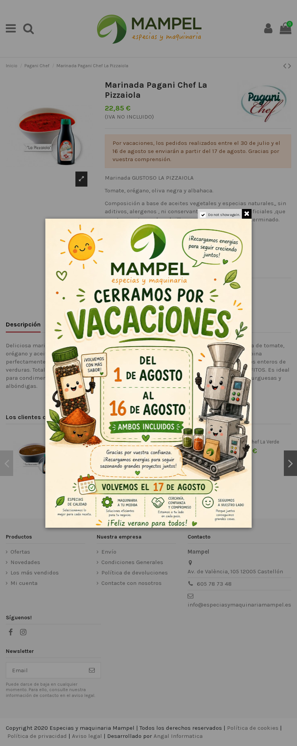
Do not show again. (224, 214)
